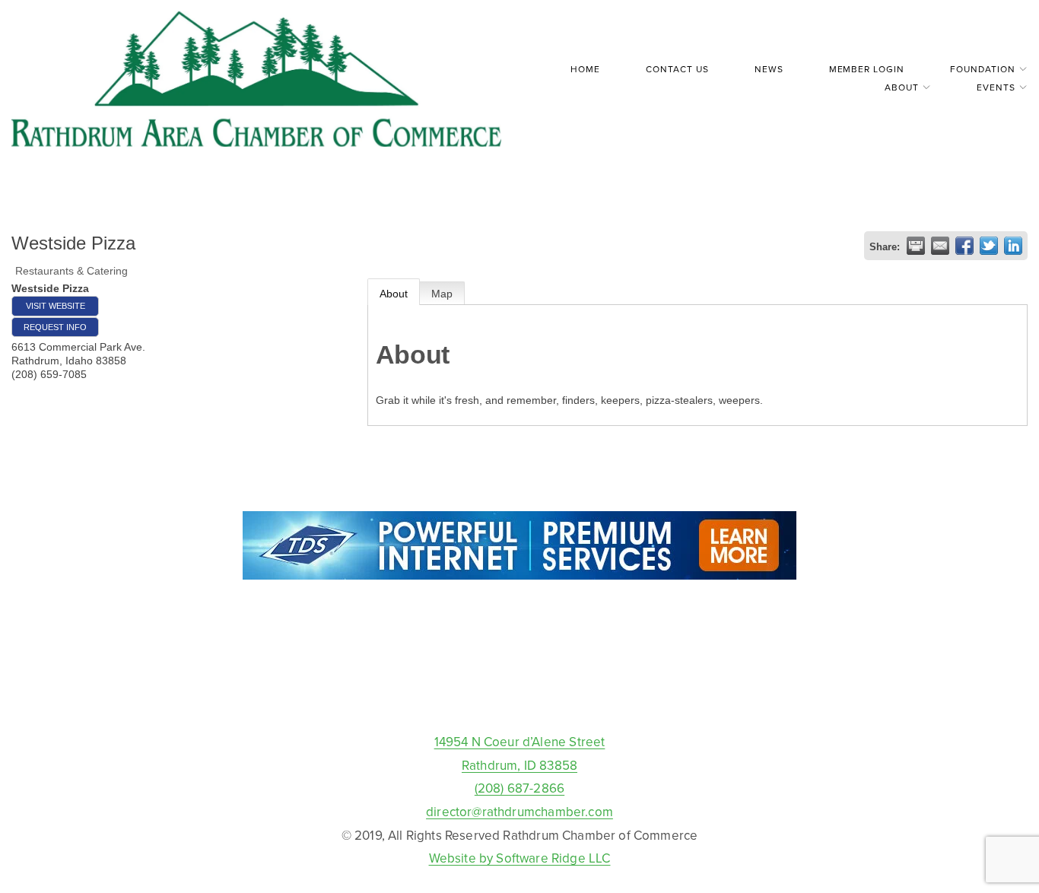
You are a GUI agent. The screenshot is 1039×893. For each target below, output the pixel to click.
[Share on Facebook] (964, 246)
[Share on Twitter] (989, 246)
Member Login (867, 68)
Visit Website (55, 305)
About (394, 294)
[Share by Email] (940, 246)
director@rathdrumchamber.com (519, 811)
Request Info (55, 327)
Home (585, 68)
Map (442, 294)
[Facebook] (519, 695)
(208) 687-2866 (519, 788)
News (769, 68)
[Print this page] (916, 246)
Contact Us (677, 68)
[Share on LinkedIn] (1013, 246)
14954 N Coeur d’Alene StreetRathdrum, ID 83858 (519, 753)
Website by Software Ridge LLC (520, 858)
